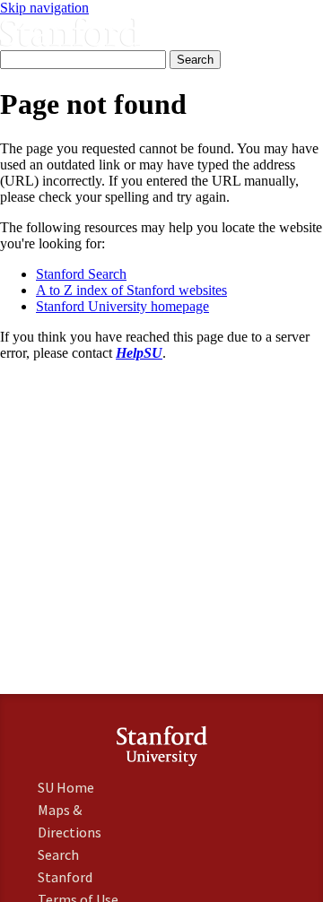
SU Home (66, 787)
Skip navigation (44, 7)
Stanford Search (81, 274)
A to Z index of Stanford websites (131, 290)
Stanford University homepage (122, 306)
